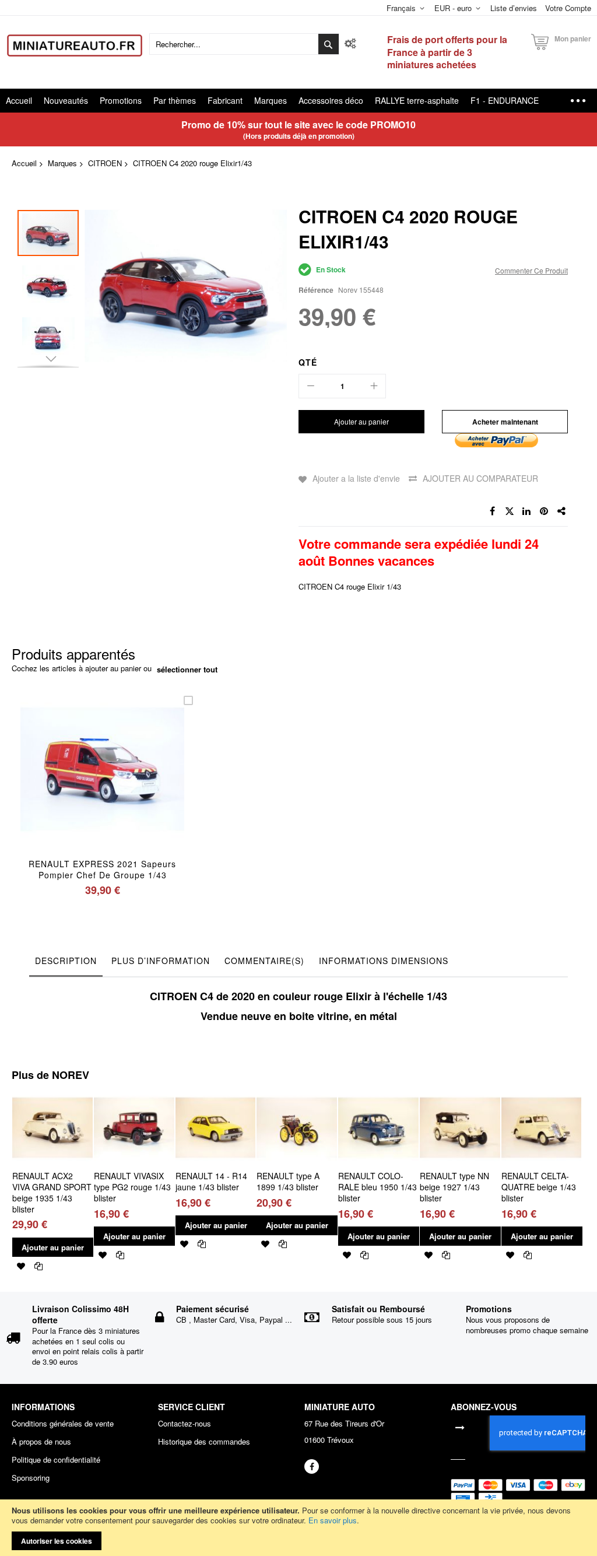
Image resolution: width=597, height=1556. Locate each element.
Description (66, 960)
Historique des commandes (204, 1441)
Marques (62, 163)
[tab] (66, 963)
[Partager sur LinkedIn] (527, 511)
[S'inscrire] (460, 1426)
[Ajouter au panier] (75, 784)
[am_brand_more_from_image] (52, 1092)
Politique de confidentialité (56, 1460)
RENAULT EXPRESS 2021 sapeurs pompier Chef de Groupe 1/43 (102, 869)
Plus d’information (160, 960)
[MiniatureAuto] (74, 45)
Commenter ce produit (531, 270)
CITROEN (105, 163)
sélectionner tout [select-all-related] (187, 669)
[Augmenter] (373, 386)
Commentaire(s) (264, 960)
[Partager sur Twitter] (509, 511)
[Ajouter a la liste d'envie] (102, 784)
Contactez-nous (184, 1423)
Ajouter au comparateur (480, 478)
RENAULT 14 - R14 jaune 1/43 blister (211, 1181)
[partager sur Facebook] (492, 511)
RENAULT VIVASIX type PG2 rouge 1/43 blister (132, 1187)
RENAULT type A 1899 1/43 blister (288, 1181)
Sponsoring (31, 1478)
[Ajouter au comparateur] (130, 784)
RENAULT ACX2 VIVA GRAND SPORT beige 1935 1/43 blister (52, 1192)
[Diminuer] (310, 386)
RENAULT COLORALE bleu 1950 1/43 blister (377, 1187)
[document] (298, 1527)
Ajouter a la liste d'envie (356, 478)
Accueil (24, 163)
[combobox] (244, 44)
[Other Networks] (562, 511)
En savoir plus (332, 1520)
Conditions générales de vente (63, 1423)
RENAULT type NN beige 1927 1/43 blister (454, 1187)
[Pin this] (544, 511)
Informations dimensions (383, 960)
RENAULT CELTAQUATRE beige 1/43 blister (538, 1187)
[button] (51, 282)
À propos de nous (41, 1441)
